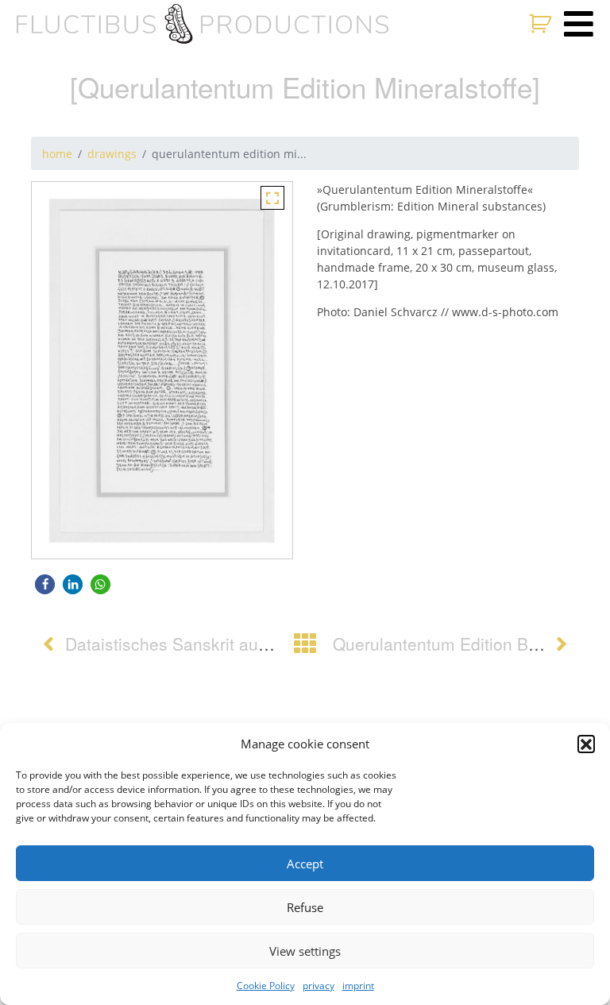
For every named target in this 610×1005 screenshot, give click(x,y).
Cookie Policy (266, 985)
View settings (305, 951)
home (57, 153)
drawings (112, 153)
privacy (318, 985)
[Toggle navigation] (578, 24)
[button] (586, 744)
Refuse (305, 907)
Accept (305, 864)
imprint (358, 985)
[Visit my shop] (542, 24)
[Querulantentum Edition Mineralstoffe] (272, 196)
